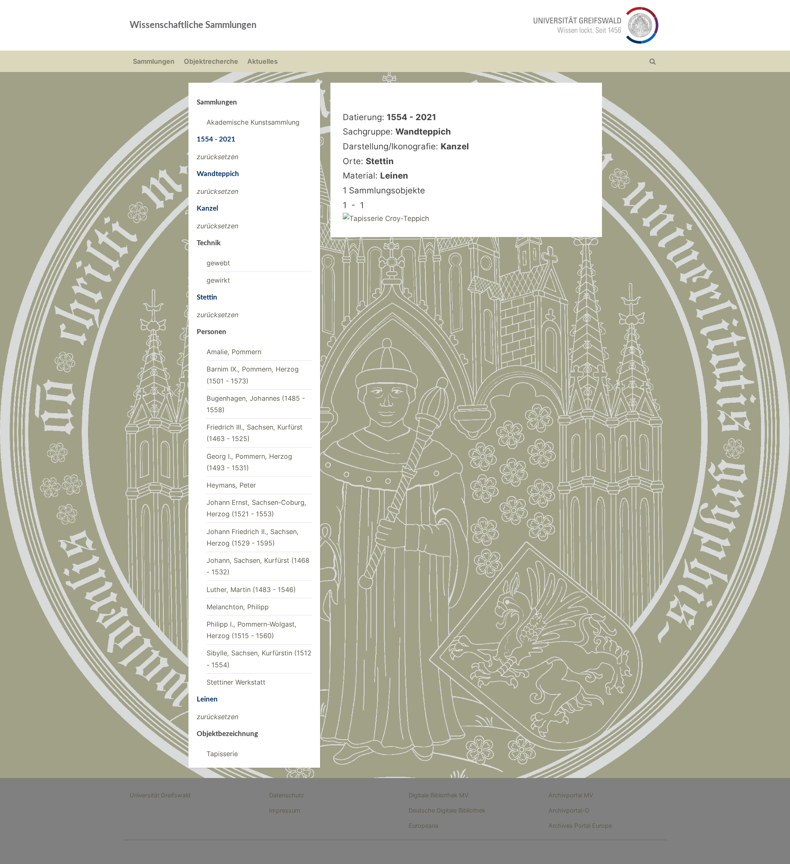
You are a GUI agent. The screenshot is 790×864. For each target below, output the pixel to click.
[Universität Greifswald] (512, 25)
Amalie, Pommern (234, 352)
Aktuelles (262, 61)
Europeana (423, 825)
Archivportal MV (570, 795)
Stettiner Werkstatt (236, 682)
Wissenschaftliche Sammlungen (193, 25)
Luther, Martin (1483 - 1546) (251, 589)
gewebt (218, 263)
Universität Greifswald (160, 795)
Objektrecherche (211, 61)
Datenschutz (286, 795)
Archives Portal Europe (580, 825)
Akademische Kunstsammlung (253, 122)
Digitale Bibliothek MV (439, 795)
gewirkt (218, 280)
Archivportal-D (568, 810)
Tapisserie (222, 754)
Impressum (284, 810)
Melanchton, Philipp (238, 607)
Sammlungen (153, 61)
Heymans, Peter (231, 485)
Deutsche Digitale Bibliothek (447, 810)
